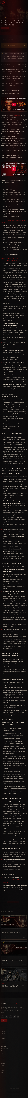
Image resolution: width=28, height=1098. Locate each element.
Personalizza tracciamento (14, 1092)
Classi (2, 1065)
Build (2, 1072)
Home (2, 17)
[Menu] (25, 2)
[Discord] (6, 1016)
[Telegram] (14, 1016)
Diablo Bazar (4, 1061)
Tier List (3, 1063)
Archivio (3, 1050)
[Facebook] (2, 1016)
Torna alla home (7, 904)
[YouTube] (18, 1016)
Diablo (2, 1036)
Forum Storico (4, 1048)
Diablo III (3, 1033)
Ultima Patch (4, 1075)
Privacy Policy (9, 1091)
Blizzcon (4, 39)
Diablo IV (3, 1029)
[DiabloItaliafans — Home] (3, 2)
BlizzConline (12, 39)
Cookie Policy (18, 1091)
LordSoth (5, 27)
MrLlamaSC (16, 115)
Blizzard (3, 1038)
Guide (2, 1070)
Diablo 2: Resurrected (12, 17)
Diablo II (3, 1031)
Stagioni (3, 1068)
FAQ (2, 1053)
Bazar (4, 1020)
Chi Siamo (3, 1046)
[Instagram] (10, 1016)
